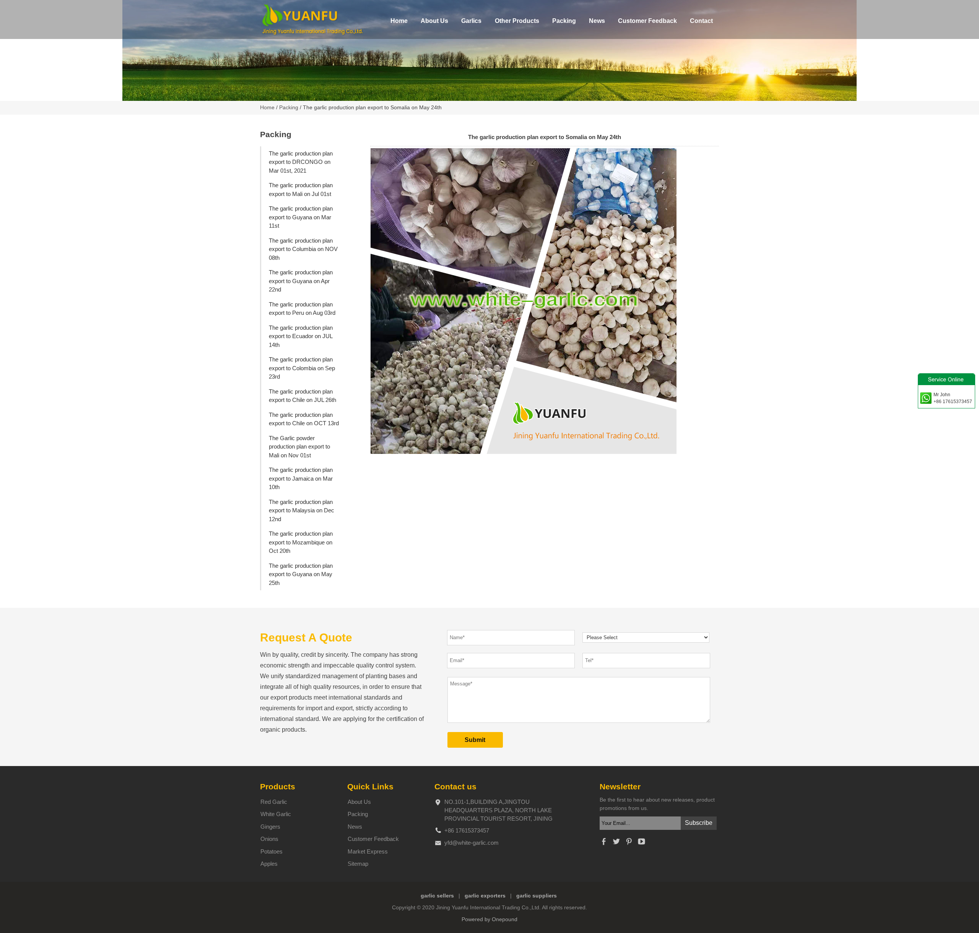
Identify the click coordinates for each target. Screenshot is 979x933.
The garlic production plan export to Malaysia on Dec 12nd (301, 510)
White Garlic (275, 814)
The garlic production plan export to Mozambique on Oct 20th (301, 542)
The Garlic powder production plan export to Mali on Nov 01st (299, 446)
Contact (701, 21)
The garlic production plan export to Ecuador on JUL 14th (301, 336)
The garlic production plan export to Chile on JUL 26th (302, 395)
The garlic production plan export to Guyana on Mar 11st (301, 217)
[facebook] (603, 843)
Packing (564, 21)
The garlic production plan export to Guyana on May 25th (301, 574)
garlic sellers (437, 896)
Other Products (517, 21)
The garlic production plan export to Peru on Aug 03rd (302, 308)
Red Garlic (273, 802)
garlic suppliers (536, 896)
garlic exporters (485, 896)
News (597, 21)
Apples (269, 863)
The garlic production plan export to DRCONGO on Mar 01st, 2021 (301, 162)
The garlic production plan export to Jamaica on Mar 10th (301, 478)
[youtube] (641, 843)
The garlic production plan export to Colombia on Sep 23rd (302, 368)
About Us (434, 21)
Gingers (270, 826)
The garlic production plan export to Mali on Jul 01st (301, 189)
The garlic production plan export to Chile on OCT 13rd (304, 419)
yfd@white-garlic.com (471, 842)
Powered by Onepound (489, 919)
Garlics (471, 21)
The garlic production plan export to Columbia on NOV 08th (303, 249)
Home (399, 21)
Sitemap (358, 863)
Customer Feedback (647, 21)
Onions (269, 839)
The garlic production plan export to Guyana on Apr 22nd (301, 281)
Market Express (368, 851)
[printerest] (629, 843)
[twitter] (616, 843)
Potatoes (271, 851)
